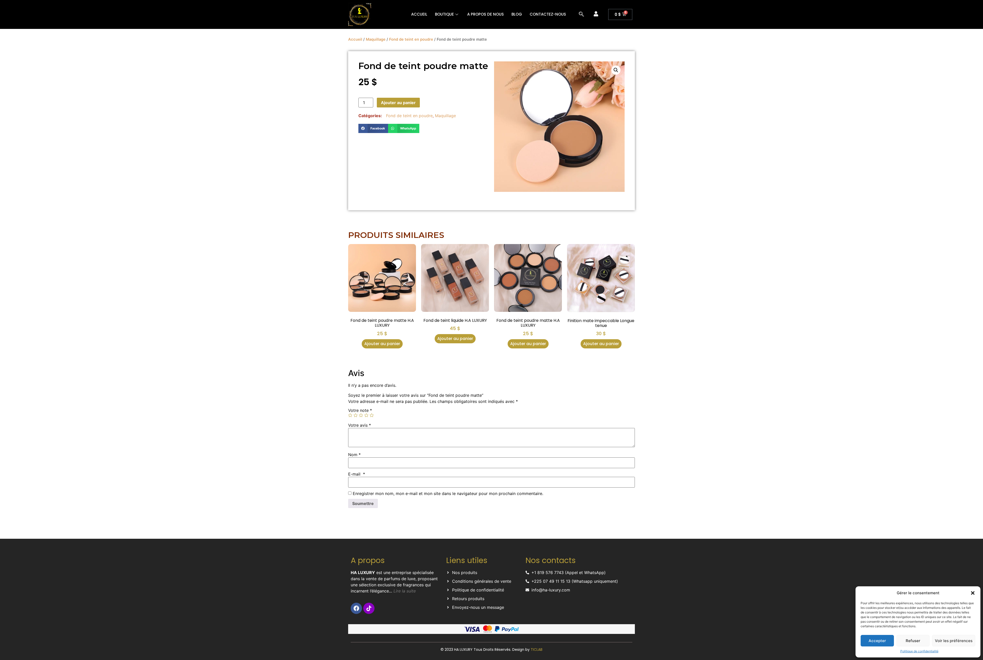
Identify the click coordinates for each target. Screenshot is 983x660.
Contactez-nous (548, 14)
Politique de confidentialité (919, 651)
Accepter (877, 640)
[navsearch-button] (581, 14)
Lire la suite (404, 590)
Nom (354, 455)
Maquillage (376, 39)
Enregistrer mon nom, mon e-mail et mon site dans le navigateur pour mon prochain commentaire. (448, 493)
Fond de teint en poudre (411, 39)
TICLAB (536, 649)
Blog (516, 14)
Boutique (444, 14)
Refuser (913, 640)
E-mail (356, 474)
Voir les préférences (954, 640)
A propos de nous (485, 14)
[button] (972, 593)
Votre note (360, 410)
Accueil (419, 14)
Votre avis (359, 425)
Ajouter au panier (398, 102)
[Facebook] (356, 608)
